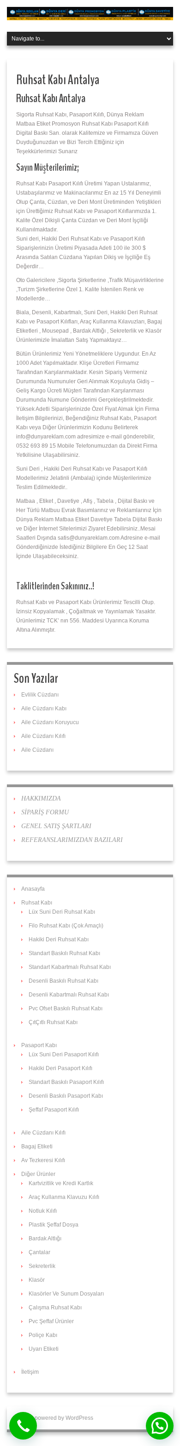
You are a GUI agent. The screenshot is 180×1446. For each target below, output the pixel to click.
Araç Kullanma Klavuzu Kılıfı (64, 1197)
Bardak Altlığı (45, 1238)
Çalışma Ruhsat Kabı (55, 1307)
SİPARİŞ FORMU (45, 812)
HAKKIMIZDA (41, 798)
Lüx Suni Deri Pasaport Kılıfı (64, 1054)
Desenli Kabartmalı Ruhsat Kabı (69, 994)
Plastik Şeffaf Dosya (53, 1224)
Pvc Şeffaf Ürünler (51, 1321)
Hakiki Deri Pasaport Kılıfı (60, 1068)
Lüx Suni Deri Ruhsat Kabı (62, 912)
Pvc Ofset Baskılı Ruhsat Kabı (65, 1008)
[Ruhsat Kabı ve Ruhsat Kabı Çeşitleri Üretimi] (90, 13)
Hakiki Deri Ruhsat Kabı (59, 939)
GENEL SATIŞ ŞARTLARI (56, 826)
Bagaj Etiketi (37, 1146)
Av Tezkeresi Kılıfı (43, 1160)
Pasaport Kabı (39, 1045)
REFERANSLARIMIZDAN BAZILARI (72, 839)
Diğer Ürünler (38, 1174)
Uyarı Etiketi (44, 1349)
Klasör (37, 1280)
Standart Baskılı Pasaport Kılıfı (66, 1082)
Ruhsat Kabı (36, 902)
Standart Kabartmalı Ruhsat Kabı (70, 967)
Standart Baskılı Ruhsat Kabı (64, 953)
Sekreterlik (42, 1266)
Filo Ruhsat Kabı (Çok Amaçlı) (66, 925)
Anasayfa (33, 889)
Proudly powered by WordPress (53, 1418)
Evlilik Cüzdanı (40, 694)
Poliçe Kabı (43, 1335)
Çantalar (39, 1252)
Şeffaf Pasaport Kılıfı (54, 1109)
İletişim (30, 1372)
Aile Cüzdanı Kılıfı (43, 736)
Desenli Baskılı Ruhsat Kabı (63, 981)
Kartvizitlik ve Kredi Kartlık (61, 1183)
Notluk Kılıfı (43, 1211)
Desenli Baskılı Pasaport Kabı (66, 1096)
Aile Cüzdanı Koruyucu (50, 722)
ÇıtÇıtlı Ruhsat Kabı (53, 1022)
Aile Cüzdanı (37, 750)
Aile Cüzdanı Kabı (43, 708)
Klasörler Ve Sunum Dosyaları (66, 1293)
